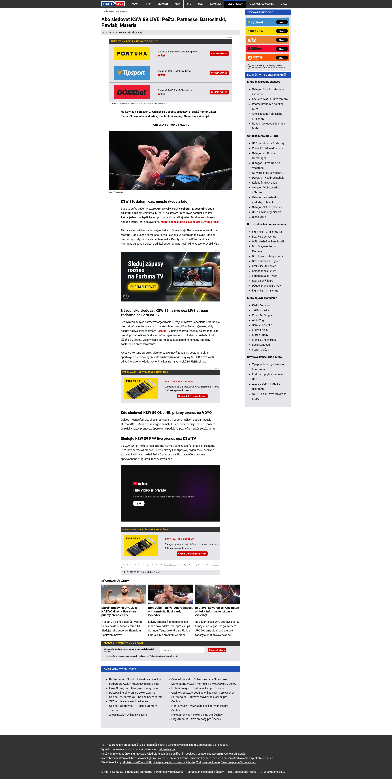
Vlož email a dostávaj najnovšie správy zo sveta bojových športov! (129, 650)
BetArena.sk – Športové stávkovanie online (135, 679)
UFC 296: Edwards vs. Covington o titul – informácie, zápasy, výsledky (217, 611)
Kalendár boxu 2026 (264, 270)
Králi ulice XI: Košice (264, 266)
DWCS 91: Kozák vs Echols (268, 177)
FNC (148, 4)
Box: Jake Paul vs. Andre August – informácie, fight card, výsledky (170, 611)
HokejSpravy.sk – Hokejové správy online (134, 688)
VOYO (173, 124)
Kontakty (117, 771)
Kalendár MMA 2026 (264, 182)
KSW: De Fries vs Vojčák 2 (267, 172)
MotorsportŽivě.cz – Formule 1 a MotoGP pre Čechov (203, 683)
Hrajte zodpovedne (170, 565)
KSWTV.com (172, 445)
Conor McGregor (262, 315)
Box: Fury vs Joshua (264, 236)
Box (200, 4)
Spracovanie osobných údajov (205, 771)
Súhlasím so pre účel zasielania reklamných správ (142, 656)
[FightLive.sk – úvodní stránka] (113, 3)
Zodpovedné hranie (208, 762)
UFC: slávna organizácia (266, 212)
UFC (189, 4)
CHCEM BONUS (219, 53)
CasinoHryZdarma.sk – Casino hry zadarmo (135, 696)
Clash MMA (259, 217)
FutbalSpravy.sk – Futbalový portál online (134, 683)
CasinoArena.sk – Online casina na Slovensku (199, 679)
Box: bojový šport (262, 280)
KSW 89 (160, 213)
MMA (177, 4)
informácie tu (167, 749)
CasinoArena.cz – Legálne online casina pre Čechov (202, 692)
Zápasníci (215, 4)
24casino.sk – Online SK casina (128, 714)
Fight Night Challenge (265, 290)
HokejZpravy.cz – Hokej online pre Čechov (197, 714)
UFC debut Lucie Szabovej (268, 143)
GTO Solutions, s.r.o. (272, 771)
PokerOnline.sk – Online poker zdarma (132, 692)
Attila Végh (258, 320)
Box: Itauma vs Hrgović (266, 261)
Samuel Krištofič (262, 325)
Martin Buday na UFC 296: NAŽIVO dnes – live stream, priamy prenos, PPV (120, 611)
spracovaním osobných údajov (131, 656)
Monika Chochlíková (264, 339)
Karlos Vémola (261, 305)
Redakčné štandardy (139, 771)
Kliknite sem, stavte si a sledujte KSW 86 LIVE (188, 221)
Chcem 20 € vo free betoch (192, 396)
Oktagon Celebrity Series (267, 207)
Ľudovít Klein (260, 330)
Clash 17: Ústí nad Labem (267, 148)
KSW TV (184, 124)
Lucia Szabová (261, 344)
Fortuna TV (164, 330)
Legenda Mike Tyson (264, 275)
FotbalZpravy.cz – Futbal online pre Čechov (197, 688)
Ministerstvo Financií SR (137, 762)
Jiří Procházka (260, 310)
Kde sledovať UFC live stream (270, 99)
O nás (284, 4)
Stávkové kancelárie (262, 4)
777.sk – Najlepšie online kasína (128, 701)
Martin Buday (260, 334)
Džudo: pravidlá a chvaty (267, 285)
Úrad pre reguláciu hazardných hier (174, 762)
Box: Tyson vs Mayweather (268, 256)
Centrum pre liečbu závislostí (238, 762)
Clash (135, 4)
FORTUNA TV (160, 124)
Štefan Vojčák (260, 349)
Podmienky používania (169, 771)
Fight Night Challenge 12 (267, 231)
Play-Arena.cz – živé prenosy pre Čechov (196, 719)
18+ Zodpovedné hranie (242, 771)
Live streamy (235, 4)
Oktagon (163, 4)
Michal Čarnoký (134, 32)
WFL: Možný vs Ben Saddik (268, 241)
